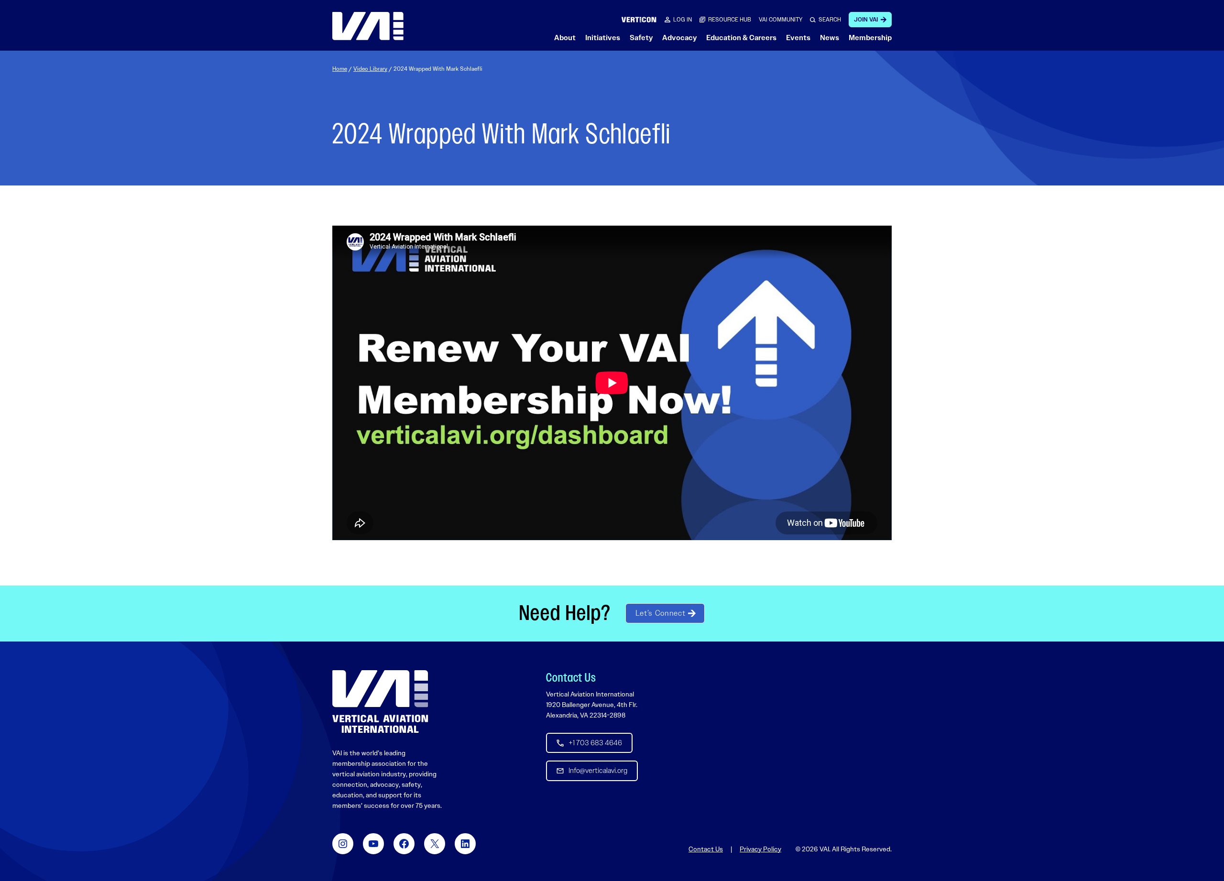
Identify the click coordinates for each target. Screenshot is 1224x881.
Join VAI (866, 19)
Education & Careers (741, 38)
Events (798, 38)
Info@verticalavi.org (597, 770)
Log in (682, 19)
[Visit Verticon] (639, 19)
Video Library (370, 69)
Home (339, 69)
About (565, 38)
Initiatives (602, 38)
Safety (641, 38)
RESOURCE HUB (729, 19)
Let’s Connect (660, 613)
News (829, 38)
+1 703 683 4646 (595, 743)
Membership (870, 38)
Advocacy (679, 38)
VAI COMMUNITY (780, 19)
